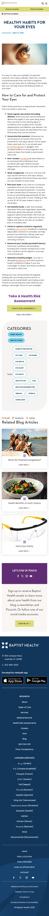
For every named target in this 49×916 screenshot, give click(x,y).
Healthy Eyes (20, 381)
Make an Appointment (24, 867)
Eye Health (19, 362)
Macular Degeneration (25, 387)
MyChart (24, 872)
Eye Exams (33, 355)
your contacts (21, 229)
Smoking (24, 158)
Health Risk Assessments (23, 308)
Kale (34, 381)
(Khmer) (24, 821)
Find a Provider (36, 9)
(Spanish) (24, 795)
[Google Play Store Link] (36, 680)
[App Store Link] (13, 680)
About (24, 702)
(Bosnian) (24, 826)
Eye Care (18, 355)
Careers (24, 728)
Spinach (32, 393)
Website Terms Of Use (24, 892)
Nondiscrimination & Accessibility (24, 902)
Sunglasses (20, 400)
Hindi (24, 832)
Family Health (16, 334)
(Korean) (24, 779)
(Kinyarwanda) (24, 837)
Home (24, 851)
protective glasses (15, 147)
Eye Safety (19, 374)
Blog (24, 739)
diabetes (22, 260)
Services (24, 712)
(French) (24, 774)
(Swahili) (24, 811)
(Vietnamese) (24, 800)
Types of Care (24, 707)
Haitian (24, 816)
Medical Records (24, 718)
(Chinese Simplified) (24, 768)
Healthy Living (16, 340)
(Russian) (24, 790)
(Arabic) (24, 763)
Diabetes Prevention (23, 349)
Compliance (24, 897)
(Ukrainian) (24, 805)
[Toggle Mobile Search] (43, 3)
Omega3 (18, 393)
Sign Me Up (23, 623)
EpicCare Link (24, 744)
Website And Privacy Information (24, 886)
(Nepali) (25, 784)
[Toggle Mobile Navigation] (46, 3)
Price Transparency (24, 749)
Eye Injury (19, 368)
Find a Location (12, 9)
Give (24, 733)
